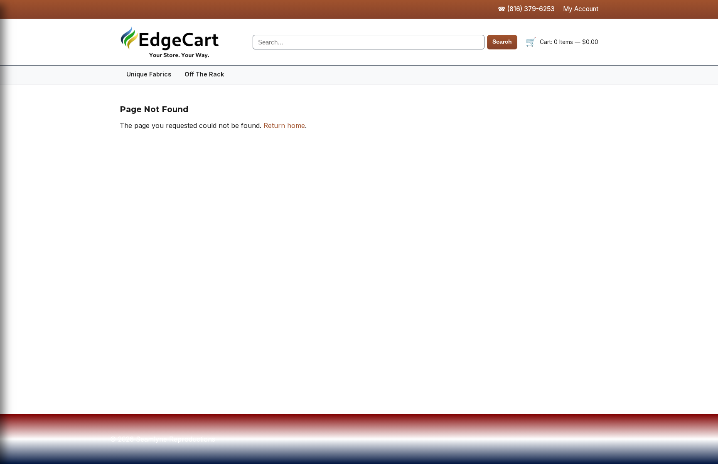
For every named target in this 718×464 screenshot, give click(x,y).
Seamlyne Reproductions (182, 42)
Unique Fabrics (148, 74)
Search (502, 42)
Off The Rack (204, 74)
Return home (284, 125)
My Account (580, 9)
